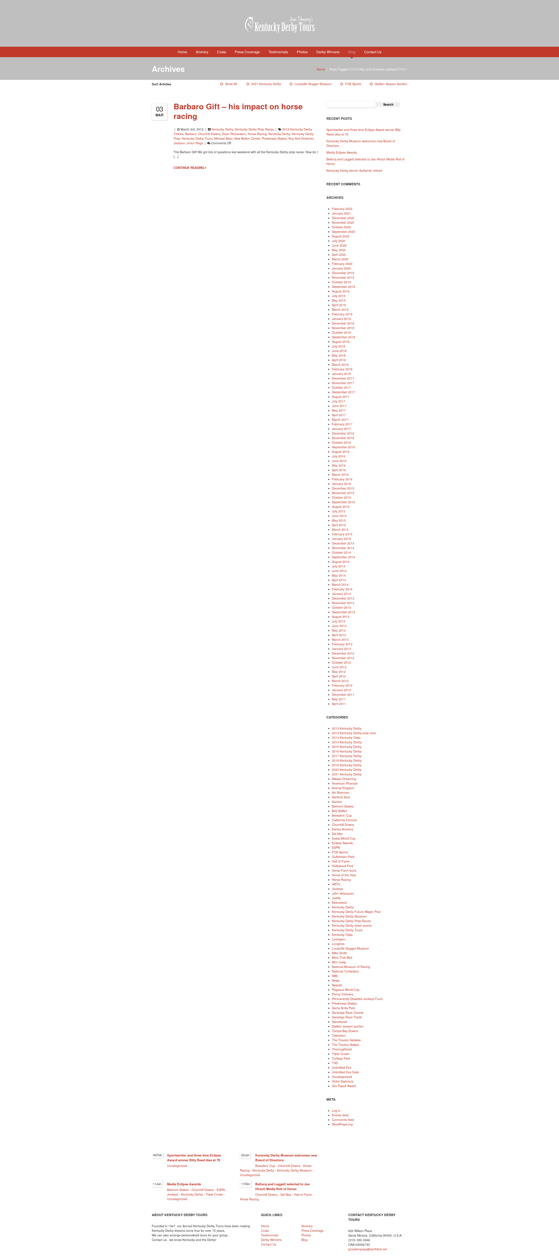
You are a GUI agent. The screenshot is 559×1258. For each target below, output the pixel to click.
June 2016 (339, 461)
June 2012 (339, 667)
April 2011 (339, 703)
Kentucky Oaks (342, 934)
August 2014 (340, 561)
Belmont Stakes (343, 806)
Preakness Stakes (274, 138)
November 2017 (343, 383)
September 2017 (343, 392)
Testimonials (278, 51)
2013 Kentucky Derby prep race (354, 733)
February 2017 (342, 424)
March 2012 (340, 681)
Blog (351, 51)
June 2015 (339, 516)
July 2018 (338, 346)
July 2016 (338, 456)
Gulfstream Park (343, 856)
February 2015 (342, 534)
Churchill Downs (209, 134)
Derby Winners (328, 51)
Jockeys (337, 889)
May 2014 (339, 575)
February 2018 (342, 369)
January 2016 (341, 483)
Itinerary (202, 51)
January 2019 (341, 318)
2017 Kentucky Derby (347, 756)
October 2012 (341, 662)
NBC (335, 976)
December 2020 (343, 218)
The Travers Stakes (345, 1044)
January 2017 (341, 428)
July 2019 (338, 296)
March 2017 (340, 419)
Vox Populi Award (344, 1086)
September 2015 (343, 502)
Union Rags (195, 143)
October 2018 (341, 332)
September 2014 (343, 557)
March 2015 (340, 529)
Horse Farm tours (344, 870)
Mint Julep (339, 962)
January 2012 (341, 690)
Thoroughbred (342, 1049)
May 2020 (339, 250)
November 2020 (343, 222)
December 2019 (343, 273)
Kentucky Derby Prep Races (254, 129)
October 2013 (341, 607)
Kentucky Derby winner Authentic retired (354, 170)
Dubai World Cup (343, 838)
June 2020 (339, 245)
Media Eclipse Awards (341, 152)
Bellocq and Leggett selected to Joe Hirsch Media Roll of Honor (282, 1186)
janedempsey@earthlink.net (367, 1249)
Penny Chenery (342, 994)
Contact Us (372, 51)
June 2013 (339, 626)
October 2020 (341, 227)
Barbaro (190, 134)
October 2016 (341, 442)
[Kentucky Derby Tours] (279, 25)
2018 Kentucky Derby (347, 760)
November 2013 (343, 603)
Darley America (342, 829)
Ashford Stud (341, 797)
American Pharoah (345, 783)
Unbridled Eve (341, 1067)
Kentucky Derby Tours (197, 138)
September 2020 (343, 231)
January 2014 (341, 593)
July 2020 (338, 241)
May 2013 (339, 630)
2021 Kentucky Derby (266, 84)
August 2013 (340, 616)
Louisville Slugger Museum (313, 84)
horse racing (257, 134)
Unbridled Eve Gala (345, 1072)
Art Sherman (340, 792)
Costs (221, 51)
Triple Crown (340, 1054)
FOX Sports (353, 84)
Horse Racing (341, 879)
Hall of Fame (341, 861)
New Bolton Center (247, 138)
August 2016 (340, 451)
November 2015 (343, 493)
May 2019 (339, 300)
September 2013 (343, 612)
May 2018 (339, 355)
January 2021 (341, 213)
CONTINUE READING (189, 167)
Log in (336, 1110)
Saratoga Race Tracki (347, 1017)
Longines (338, 944)
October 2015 (341, 497)
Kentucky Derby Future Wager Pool (356, 911)
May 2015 (339, 520)
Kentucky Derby (222, 129)
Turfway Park (341, 1058)
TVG (335, 1063)
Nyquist (337, 985)
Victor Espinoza (342, 1081)
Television (339, 1035)
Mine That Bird (342, 957)
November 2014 (343, 548)
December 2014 (343, 543)
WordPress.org (342, 1124)
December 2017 (343, 378)
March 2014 (340, 584)
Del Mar (337, 834)
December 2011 (343, 694)
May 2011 (339, 699)
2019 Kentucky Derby (347, 765)
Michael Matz (223, 138)
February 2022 (342, 208)
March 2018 (340, 364)
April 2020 (339, 254)
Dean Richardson (234, 134)
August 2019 (340, 291)
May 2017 (339, 410)
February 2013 (342, 644)
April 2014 (339, 580)
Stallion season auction (391, 84)
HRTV (336, 884)
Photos (302, 51)
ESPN (336, 847)
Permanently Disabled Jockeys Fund (357, 999)
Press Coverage (247, 51)
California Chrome (344, 820)
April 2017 (339, 415)
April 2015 (339, 525)
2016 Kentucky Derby (347, 751)
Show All (231, 84)
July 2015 (338, 511)
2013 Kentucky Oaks (346, 737)
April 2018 (339, 360)
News (336, 980)
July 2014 (338, 566)
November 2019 (343, 277)
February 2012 (342, 685)
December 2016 (343, 433)
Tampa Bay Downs (345, 1031)
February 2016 (342, 479)
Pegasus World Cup (345, 989)
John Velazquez (343, 893)
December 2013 (343, 598)
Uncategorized (342, 1076)
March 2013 (340, 639)
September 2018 (343, 337)
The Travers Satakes (346, 1040)
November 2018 (343, 328)
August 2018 (340, 341)
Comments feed (343, 1119)
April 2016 (339, 470)
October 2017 (341, 387)
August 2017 (340, 396)
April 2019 (339, 305)
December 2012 (343, 653)
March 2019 (340, 309)
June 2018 (339, 351)
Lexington (338, 939)
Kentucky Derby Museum (349, 916)
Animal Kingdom (343, 788)
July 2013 (338, 621)
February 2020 (342, 263)
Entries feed (340, 1115)
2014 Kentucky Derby (347, 742)
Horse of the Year (344, 875)
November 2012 (343, 658)
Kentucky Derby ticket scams (352, 925)
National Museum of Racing (351, 966)
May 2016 (339, 465)
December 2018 (343, 323)
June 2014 (339, 571)
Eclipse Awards (342, 843)
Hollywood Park (342, 866)
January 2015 (341, 538)
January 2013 (341, 648)
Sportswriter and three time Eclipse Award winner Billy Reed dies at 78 (194, 1157)
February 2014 (342, 589)
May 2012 (339, 671)
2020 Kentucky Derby (347, 769)
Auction (337, 801)
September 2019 (343, 286)
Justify (336, 898)
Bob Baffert (339, 811)
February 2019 (342, 314)
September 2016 (343, 447)
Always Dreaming (344, 779)
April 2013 (339, 635)
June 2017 (339, 406)
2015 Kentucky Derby (347, 746)
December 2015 (343, 488)
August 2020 (340, 236)
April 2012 (339, 676)
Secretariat (339, 1021)
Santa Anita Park (343, 1008)
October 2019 (341, 282)
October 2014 (341, 552)
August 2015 (340, 506)
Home (182, 51)
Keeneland (339, 902)
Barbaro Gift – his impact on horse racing (238, 110)
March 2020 (340, 259)
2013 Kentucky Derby (347, 728)
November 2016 (343, 438)
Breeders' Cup (342, 815)
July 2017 (338, 401)
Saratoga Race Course (348, 1012)
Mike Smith (339, 953)
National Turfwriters (345, 971)
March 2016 (340, 474)
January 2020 (341, 268)
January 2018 (341, 373)
